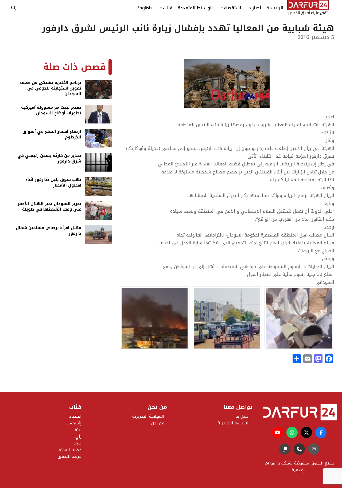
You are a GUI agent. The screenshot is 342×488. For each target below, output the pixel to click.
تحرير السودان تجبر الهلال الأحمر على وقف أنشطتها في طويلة (49, 207)
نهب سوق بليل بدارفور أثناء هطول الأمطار (53, 183)
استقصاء (232, 8)
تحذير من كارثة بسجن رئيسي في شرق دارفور (49, 159)
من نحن (157, 423)
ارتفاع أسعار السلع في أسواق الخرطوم (51, 135)
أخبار (256, 8)
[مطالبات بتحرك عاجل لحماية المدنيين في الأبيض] (227, 317)
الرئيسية (274, 8)
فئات (167, 8)
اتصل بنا (242, 416)
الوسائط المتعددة (195, 8)
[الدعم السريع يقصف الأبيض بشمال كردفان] (299, 317)
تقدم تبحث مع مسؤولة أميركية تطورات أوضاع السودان (51, 111)
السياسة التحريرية (148, 416)
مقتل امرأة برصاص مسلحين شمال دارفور (48, 231)
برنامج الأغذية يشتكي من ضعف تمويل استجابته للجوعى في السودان (50, 88)
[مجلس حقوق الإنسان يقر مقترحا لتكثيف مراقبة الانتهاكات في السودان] (154, 317)
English (144, 8)
